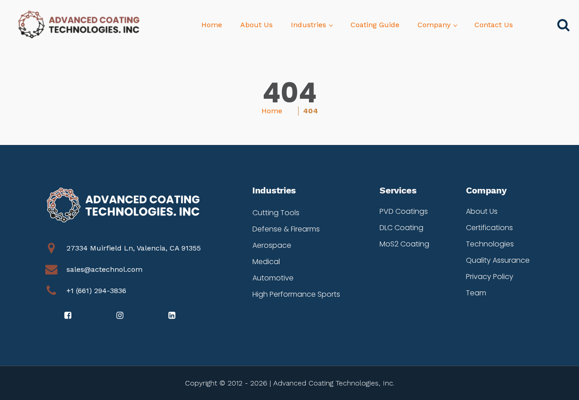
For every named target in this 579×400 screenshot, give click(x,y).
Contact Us (494, 24)
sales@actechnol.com (104, 269)
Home (211, 24)
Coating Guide (375, 24)
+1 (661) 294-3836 (96, 290)
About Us (256, 24)
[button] (68, 315)
